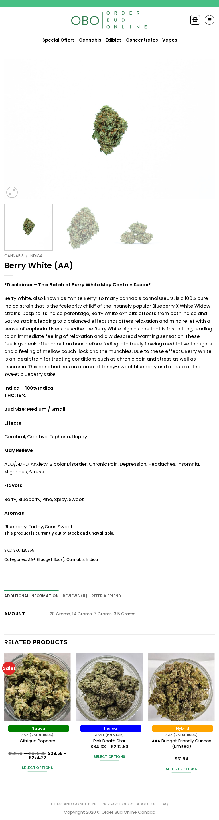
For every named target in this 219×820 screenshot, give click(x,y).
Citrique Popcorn (37, 740)
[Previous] (16, 129)
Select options (37, 767)
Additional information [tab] (31, 596)
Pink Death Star (109, 740)
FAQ (165, 803)
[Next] (203, 129)
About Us (147, 803)
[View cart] (195, 19)
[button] (209, 19)
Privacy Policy (117, 803)
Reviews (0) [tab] (75, 596)
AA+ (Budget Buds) (46, 559)
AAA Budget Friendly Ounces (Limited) (181, 743)
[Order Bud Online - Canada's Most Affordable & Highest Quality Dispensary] (109, 20)
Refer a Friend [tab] (106, 596)
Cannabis (14, 256)
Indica (36, 256)
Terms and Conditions (74, 803)
